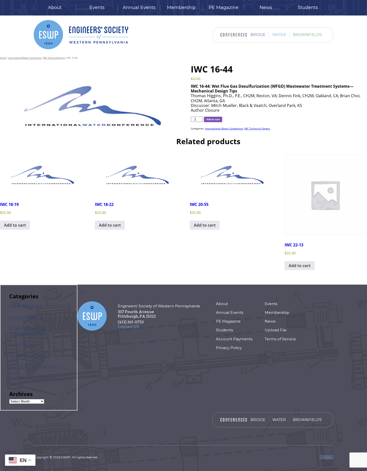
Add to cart (213, 119)
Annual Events (139, 7)
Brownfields (307, 34)
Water (279, 34)
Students (308, 7)
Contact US (128, 326)
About (55, 7)
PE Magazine (223, 7)
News (266, 7)
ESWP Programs (28, 356)
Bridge (257, 34)
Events (97, 7)
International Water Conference (24, 57)
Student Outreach (33, 367)
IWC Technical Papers (54, 57)
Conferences (25, 306)
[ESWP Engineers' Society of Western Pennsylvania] (81, 34)
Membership (181, 7)
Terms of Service (280, 339)
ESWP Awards (25, 317)
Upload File (276, 330)
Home (3, 57)
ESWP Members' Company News (27, 331)
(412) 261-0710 (131, 322)
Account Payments (234, 339)
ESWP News (23, 345)
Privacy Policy (229, 347)
